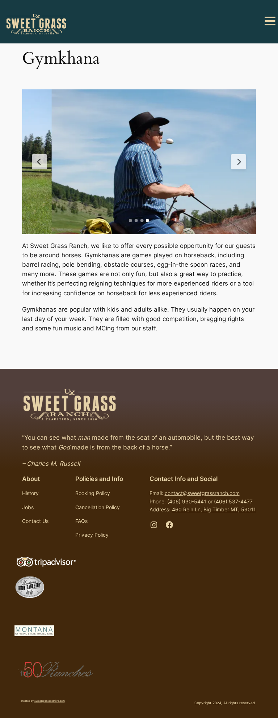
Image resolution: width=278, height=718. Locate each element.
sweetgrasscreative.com (49, 700)
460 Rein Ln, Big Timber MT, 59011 (214, 509)
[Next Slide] (238, 161)
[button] (270, 21)
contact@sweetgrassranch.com (202, 493)
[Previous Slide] (39, 161)
